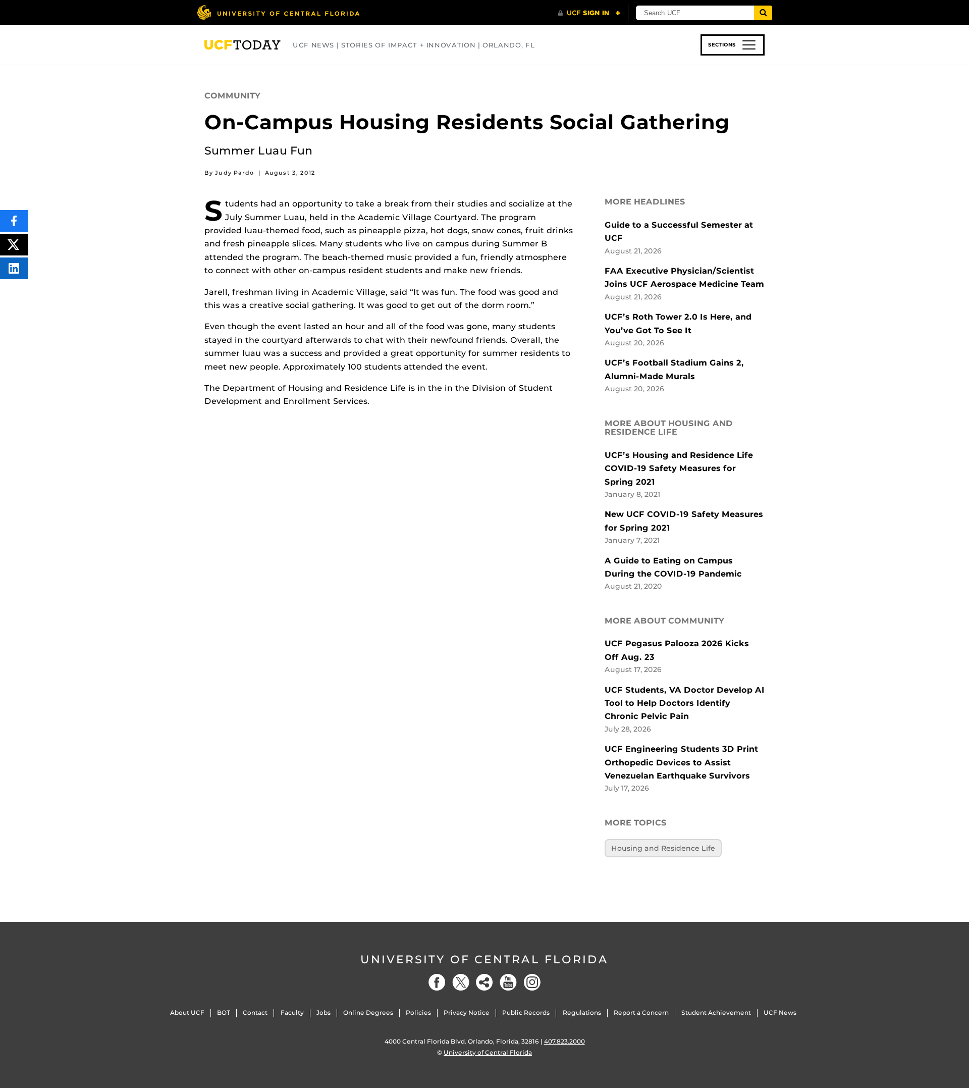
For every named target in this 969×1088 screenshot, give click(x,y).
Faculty (292, 1012)
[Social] (484, 982)
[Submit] (763, 13)
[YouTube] (508, 982)
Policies (418, 1012)
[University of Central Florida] (278, 12)
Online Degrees (368, 1012)
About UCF (187, 1012)
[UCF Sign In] (589, 13)
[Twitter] (460, 982)
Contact (255, 1012)
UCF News (780, 1012)
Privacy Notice (467, 1012)
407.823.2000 (564, 1041)
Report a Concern (641, 1012)
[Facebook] (437, 982)
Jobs (323, 1012)
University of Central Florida (484, 959)
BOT (223, 1012)
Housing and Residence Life (663, 848)
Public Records (526, 1012)
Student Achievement (716, 1012)
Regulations (582, 1012)
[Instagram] (532, 982)
